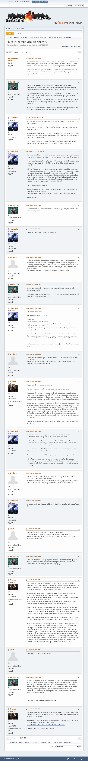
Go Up (8, 738)
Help (65, 759)
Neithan (13, 257)
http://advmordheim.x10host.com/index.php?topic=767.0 (46, 724)
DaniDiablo (14, 82)
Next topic (77, 47)
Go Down (9, 52)
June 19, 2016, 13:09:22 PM (33, 580)
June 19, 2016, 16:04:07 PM (33, 677)
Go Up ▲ (81, 759)
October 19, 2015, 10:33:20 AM (34, 82)
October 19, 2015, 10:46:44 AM (34, 118)
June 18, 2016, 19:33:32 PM (33, 529)
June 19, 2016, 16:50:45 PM (33, 709)
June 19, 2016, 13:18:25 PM (33, 650)
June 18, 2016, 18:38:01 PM (33, 473)
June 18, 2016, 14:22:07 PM (33, 284)
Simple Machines (18, 758)
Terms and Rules (72, 759)
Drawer (13, 381)
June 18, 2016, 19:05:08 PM (33, 500)
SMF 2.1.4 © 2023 (9, 758)
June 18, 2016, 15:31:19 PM (33, 308)
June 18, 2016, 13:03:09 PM (33, 229)
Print (79, 52)
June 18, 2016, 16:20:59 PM (33, 354)
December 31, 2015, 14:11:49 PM (35, 151)
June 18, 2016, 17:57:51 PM (33, 431)
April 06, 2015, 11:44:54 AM (33, 58)
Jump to (53, 746)
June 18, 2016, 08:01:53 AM (33, 205)
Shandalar (14, 118)
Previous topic (67, 47)
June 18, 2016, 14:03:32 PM (33, 257)
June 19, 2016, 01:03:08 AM (33, 556)
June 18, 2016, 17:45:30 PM (33, 381)
